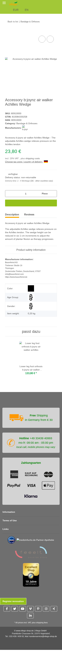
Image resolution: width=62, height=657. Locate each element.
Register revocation (13, 601)
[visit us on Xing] (54, 609)
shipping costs (32, 158)
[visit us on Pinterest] (38, 609)
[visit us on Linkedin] (30, 615)
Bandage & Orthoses (26, 123)
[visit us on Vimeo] (30, 609)
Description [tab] (12, 214)
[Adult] (31, 297)
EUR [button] (16, 10)
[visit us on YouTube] (22, 609)
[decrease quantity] (8, 193)
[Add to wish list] (50, 39)
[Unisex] (31, 306)
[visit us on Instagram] (46, 609)
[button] (60, 3)
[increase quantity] (53, 193)
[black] (31, 288)
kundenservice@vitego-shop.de (43, 636)
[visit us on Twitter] (14, 609)
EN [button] (26, 10)
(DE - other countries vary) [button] (41, 181)
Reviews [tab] (29, 214)
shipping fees (42, 623)
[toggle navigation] (4, 3)
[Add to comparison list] (41, 39)
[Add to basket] (7, 31)
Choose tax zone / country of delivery (24, 161)
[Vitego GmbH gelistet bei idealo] (11, 540)
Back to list (13, 21)
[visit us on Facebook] (6, 609)
